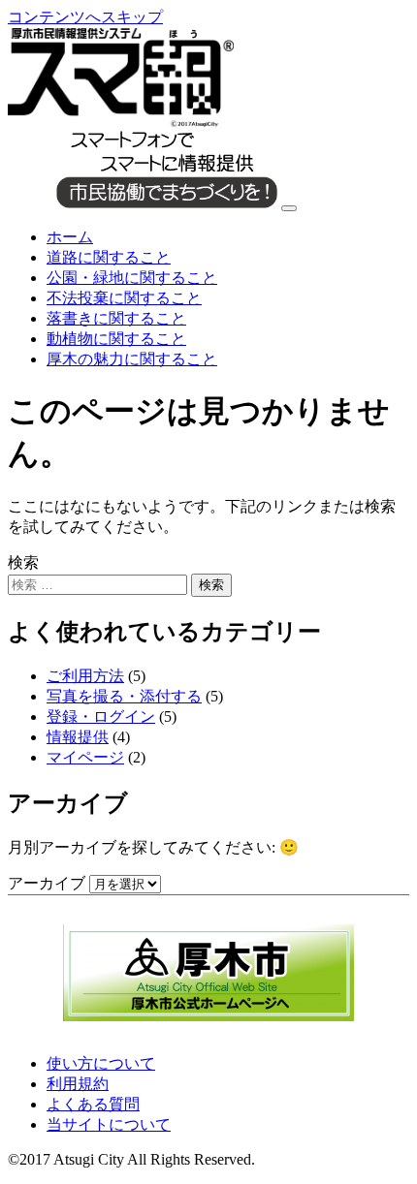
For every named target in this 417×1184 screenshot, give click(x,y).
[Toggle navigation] (289, 208)
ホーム (70, 237)
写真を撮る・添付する (124, 696)
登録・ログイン (101, 716)
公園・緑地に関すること (132, 277)
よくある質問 (93, 1104)
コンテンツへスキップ (85, 17)
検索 (23, 562)
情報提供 (78, 737)
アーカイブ (46, 883)
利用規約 (78, 1083)
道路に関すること (109, 257)
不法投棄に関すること (124, 298)
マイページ (85, 757)
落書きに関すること (116, 318)
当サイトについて (109, 1124)
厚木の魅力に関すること (132, 359)
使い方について (101, 1063)
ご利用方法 (85, 676)
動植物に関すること (116, 338)
